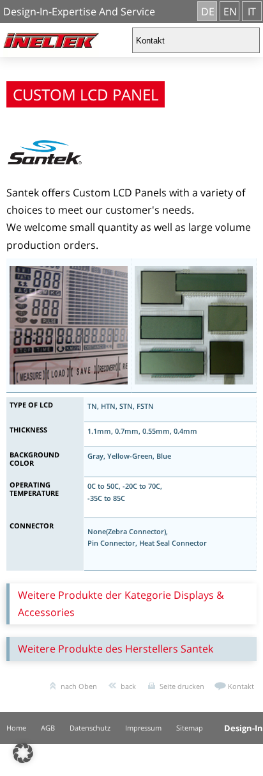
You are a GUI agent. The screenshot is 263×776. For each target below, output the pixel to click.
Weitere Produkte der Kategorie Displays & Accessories (121, 603)
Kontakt (241, 686)
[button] (23, 753)
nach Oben (79, 686)
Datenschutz (90, 727)
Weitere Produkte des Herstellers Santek (115, 649)
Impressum (143, 727)
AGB (48, 727)
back (128, 686)
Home (16, 727)
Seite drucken (182, 686)
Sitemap (189, 727)
